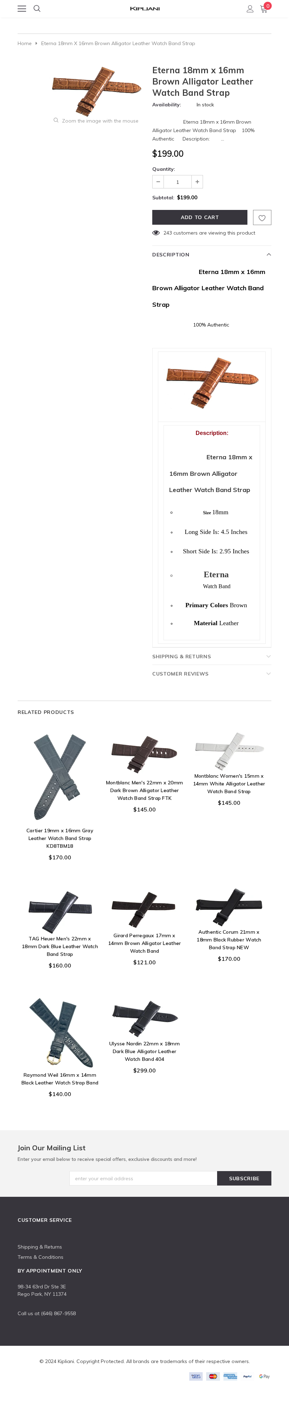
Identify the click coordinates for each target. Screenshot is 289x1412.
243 (168, 233)
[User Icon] (250, 8)
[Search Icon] (37, 8)
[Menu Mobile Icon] (22, 9)
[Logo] (145, 7)
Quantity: (163, 169)
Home (25, 43)
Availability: (166, 104)
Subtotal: (163, 197)
